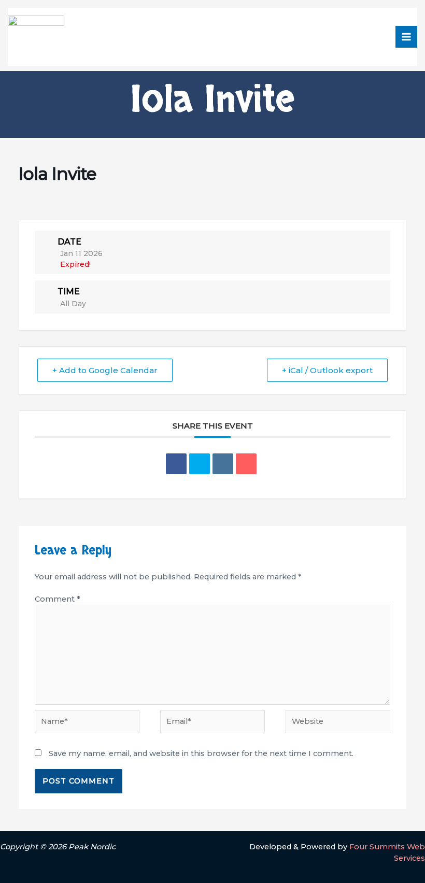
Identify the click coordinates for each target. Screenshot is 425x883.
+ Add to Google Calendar (105, 370)
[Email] (246, 463)
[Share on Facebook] (176, 463)
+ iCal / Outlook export (327, 370)
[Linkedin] (222, 463)
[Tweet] (199, 463)
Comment (57, 599)
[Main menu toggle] (406, 37)
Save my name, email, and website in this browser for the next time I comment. (201, 753)
